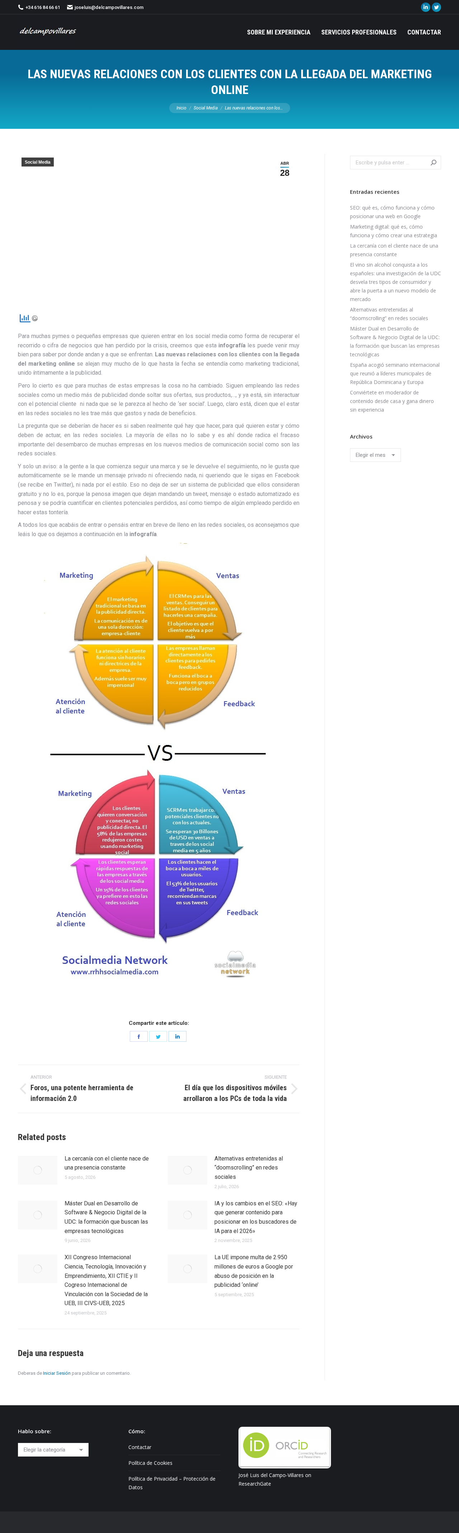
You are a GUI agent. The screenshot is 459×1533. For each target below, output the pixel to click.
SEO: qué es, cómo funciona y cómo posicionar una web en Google (392, 212)
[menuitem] (279, 32)
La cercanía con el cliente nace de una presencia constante (107, 1163)
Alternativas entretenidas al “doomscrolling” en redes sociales (248, 1167)
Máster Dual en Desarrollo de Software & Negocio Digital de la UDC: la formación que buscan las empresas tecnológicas (106, 1217)
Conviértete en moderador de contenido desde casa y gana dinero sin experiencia (392, 401)
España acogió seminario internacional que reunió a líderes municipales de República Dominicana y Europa (395, 373)
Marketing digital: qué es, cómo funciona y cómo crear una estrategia (393, 231)
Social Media (38, 162)
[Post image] (37, 1170)
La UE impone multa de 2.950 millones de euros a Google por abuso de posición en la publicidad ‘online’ (253, 1271)
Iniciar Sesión (57, 1373)
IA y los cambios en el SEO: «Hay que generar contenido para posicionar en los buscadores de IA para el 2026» (255, 1217)
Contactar (139, 1447)
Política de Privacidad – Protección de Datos (172, 1483)
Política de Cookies (150, 1462)
